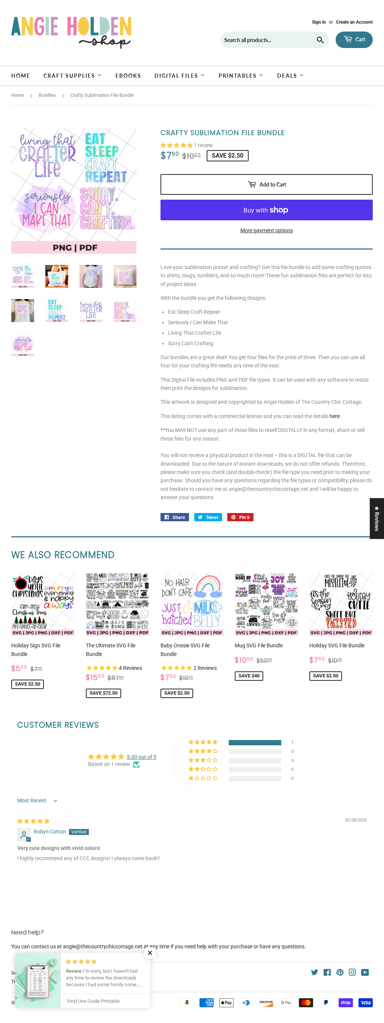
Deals (288, 75)
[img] (33, 821)
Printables (239, 75)
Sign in (319, 22)
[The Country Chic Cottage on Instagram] (352, 973)
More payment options (266, 230)
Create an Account (354, 22)
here (335, 416)
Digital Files (177, 75)
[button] (177, 145)
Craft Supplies (70, 75)
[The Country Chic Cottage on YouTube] (365, 973)
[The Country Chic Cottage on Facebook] (327, 973)
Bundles (47, 95)
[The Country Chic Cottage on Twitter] (314, 973)
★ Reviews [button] (377, 518)
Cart (359, 39)
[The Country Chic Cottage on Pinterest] (340, 973)
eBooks (128, 75)
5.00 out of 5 (141, 757)
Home (20, 75)
